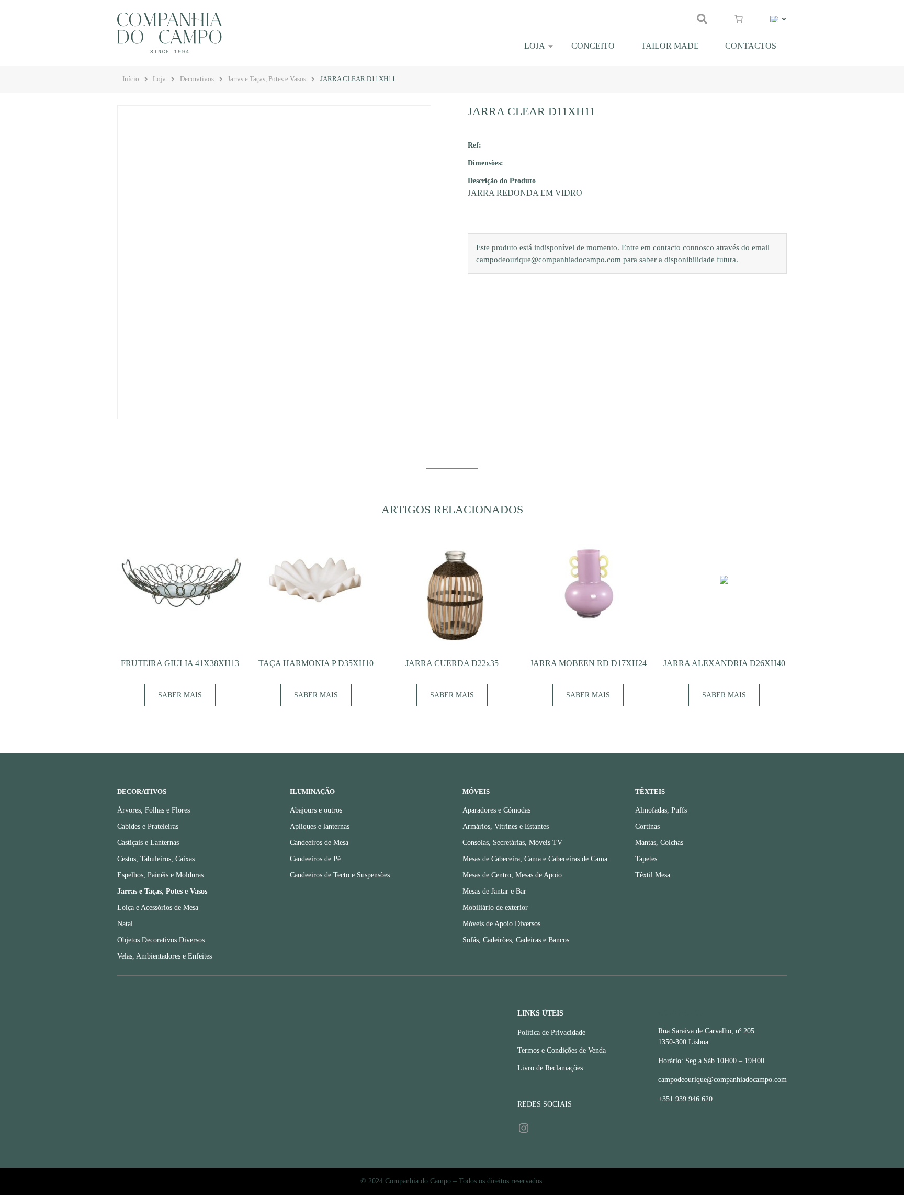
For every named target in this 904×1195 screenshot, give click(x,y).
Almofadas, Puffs (661, 810)
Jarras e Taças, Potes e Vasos (267, 79)
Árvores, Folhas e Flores (153, 810)
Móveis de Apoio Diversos (501, 924)
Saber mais (180, 695)
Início (130, 79)
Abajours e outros (316, 810)
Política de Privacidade (551, 1032)
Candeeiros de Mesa (319, 843)
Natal (125, 924)
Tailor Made (670, 45)
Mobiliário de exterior (495, 907)
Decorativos (197, 79)
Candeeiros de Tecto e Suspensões (340, 875)
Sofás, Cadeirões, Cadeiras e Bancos (515, 940)
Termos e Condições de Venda (561, 1050)
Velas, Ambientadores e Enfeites (164, 956)
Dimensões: (485, 163)
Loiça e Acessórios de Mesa (157, 907)
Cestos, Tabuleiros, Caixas (156, 859)
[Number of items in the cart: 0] (738, 18)
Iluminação (312, 791)
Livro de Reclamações (550, 1068)
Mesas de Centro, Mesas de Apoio (512, 875)
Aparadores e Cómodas (496, 810)
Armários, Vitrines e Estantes (505, 826)
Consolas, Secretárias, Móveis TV (512, 843)
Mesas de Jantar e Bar (494, 891)
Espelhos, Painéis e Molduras (160, 875)
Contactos (750, 45)
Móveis (476, 791)
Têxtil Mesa (652, 875)
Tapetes (646, 859)
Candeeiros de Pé (315, 859)
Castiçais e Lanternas (148, 843)
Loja (534, 45)
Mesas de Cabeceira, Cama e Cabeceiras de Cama (534, 859)
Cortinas (647, 826)
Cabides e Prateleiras (147, 826)
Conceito (593, 45)
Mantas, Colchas (659, 843)
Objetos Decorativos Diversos (161, 940)
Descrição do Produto (502, 180)
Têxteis (650, 791)
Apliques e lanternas (319, 826)
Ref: (474, 145)
